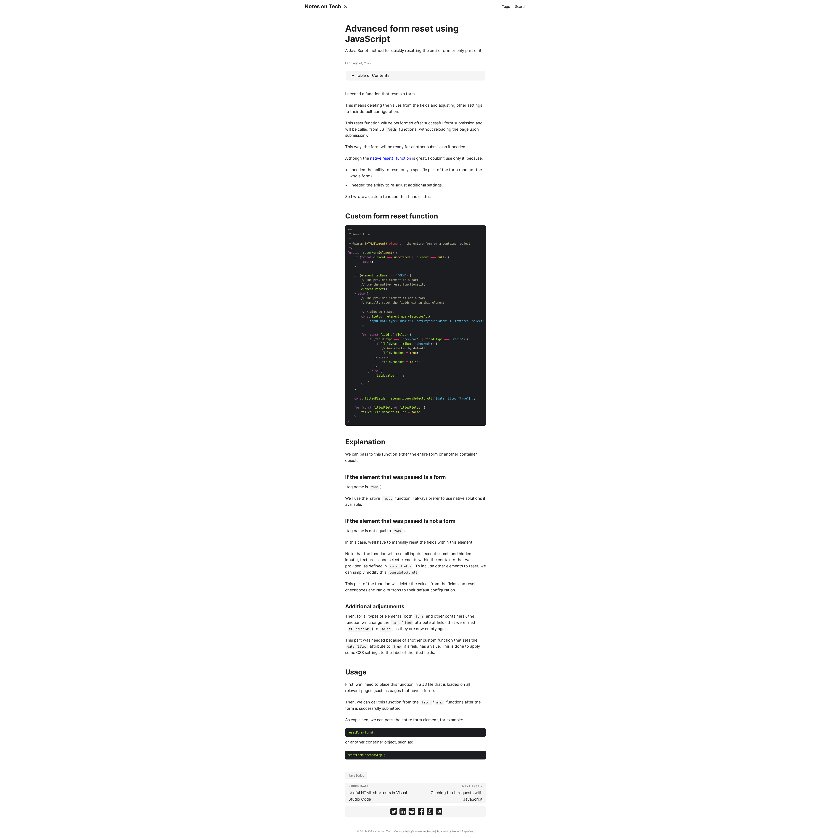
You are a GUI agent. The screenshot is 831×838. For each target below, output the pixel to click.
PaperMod (468, 831)
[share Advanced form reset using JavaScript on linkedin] (402, 812)
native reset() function (390, 158)
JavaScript (356, 775)
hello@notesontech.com (420, 831)
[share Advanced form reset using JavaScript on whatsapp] (430, 812)
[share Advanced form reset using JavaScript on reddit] (412, 812)
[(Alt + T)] (345, 6)
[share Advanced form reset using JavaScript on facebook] (421, 812)
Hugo (455, 831)
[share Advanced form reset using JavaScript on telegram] (439, 812)
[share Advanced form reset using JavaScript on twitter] (393, 812)
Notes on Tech (323, 6)
